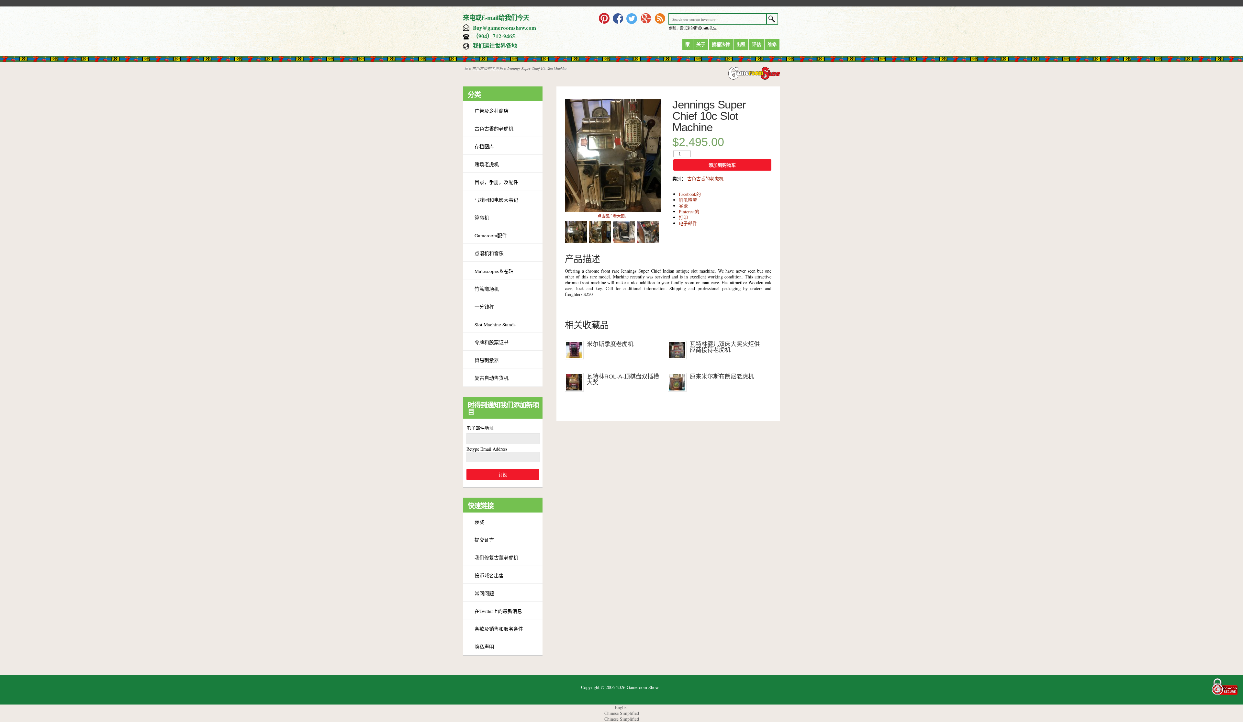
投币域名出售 (489, 575)
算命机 (482, 217)
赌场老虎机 (487, 164)
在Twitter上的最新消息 (498, 611)
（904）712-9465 (494, 36)
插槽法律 (721, 44)
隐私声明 (484, 646)
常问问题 (484, 593)
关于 (700, 44)
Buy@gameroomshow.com (504, 28)
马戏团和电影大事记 (496, 200)
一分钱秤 (484, 306)
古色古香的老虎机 (487, 68)
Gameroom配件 (491, 235)
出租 (740, 44)
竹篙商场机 (487, 289)
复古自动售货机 (492, 378)
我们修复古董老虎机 (496, 557)
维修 (772, 44)
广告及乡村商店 (492, 110)
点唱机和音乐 (489, 253)
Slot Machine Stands (495, 324)
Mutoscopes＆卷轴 (494, 271)
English (622, 707)
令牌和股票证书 (492, 342)
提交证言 (484, 539)
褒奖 (479, 522)
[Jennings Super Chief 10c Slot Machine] (613, 210)
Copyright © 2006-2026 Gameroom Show (620, 687)
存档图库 (484, 146)
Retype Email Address (486, 449)
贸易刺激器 (487, 360)
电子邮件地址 (480, 428)
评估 (756, 44)
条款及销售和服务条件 (499, 629)
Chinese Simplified (621, 713)
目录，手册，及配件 (496, 182)
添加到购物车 (722, 165)
